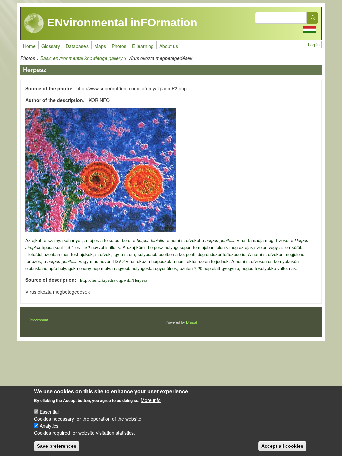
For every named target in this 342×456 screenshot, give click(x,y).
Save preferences (56, 446)
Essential (49, 411)
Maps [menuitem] (100, 46)
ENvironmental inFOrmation (120, 22)
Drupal (191, 322)
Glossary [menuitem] (50, 46)
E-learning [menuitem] (143, 46)
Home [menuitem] (29, 46)
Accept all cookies (282, 446)
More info (151, 400)
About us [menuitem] (168, 46)
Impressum (39, 319)
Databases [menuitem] (77, 46)
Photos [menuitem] (119, 46)
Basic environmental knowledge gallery (81, 58)
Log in (314, 45)
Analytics (49, 425)
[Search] (312, 18)
